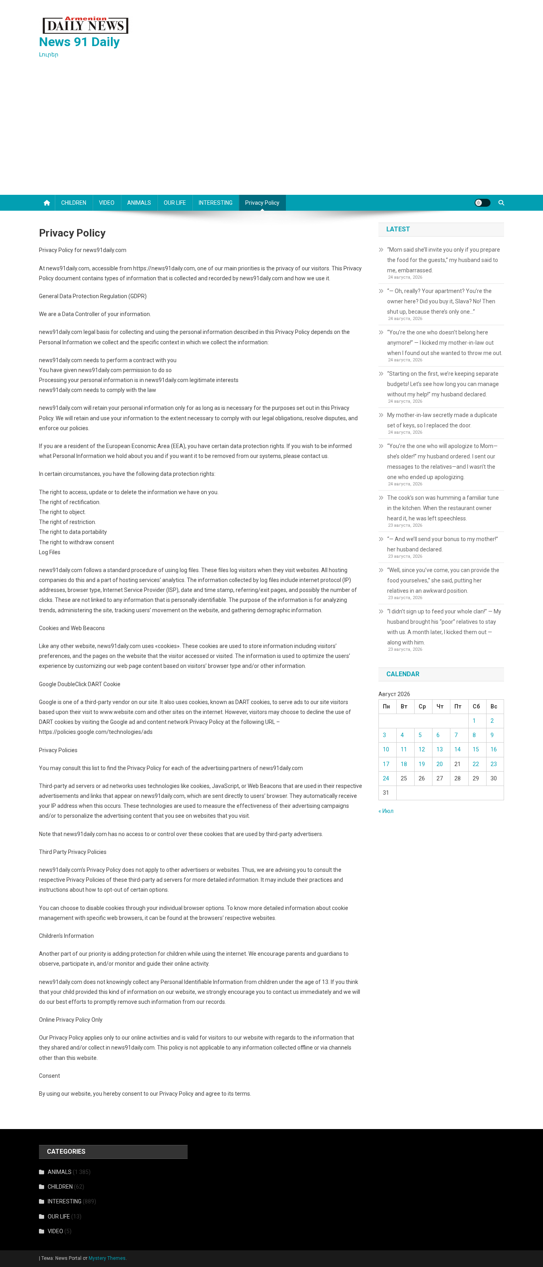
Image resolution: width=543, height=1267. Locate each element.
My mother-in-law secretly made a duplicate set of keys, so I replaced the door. (442, 420)
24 (386, 778)
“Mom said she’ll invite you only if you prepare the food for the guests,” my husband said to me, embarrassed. (443, 260)
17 (386, 764)
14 (457, 749)
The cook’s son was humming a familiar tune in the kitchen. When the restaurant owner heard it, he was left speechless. (443, 508)
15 (476, 749)
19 (422, 764)
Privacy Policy (262, 203)
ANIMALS (139, 203)
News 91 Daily (79, 41)
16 (494, 749)
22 (476, 764)
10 (386, 749)
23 (494, 764)
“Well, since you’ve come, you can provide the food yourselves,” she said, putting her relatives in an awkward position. (443, 580)
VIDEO (106, 203)
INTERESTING (216, 203)
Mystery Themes (107, 1258)
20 (439, 764)
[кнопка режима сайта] (483, 203)
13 (439, 749)
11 (404, 749)
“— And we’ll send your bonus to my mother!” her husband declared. (442, 544)
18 (404, 764)
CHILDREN (73, 203)
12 (422, 749)
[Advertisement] (271, 135)
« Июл (386, 811)
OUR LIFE (175, 203)
